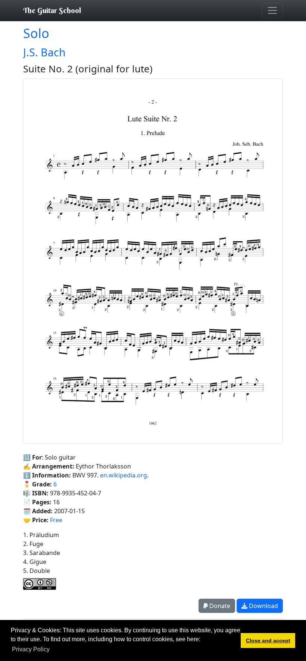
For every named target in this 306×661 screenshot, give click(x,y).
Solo (36, 33)
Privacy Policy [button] (31, 649)
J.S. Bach (44, 52)
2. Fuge (33, 544)
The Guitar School (52, 10)
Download (262, 606)
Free (56, 520)
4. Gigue (34, 562)
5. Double (36, 571)
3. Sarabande (41, 553)
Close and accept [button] (268, 640)
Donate (219, 606)
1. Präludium (41, 535)
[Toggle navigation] (272, 10)
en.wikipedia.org (123, 475)
